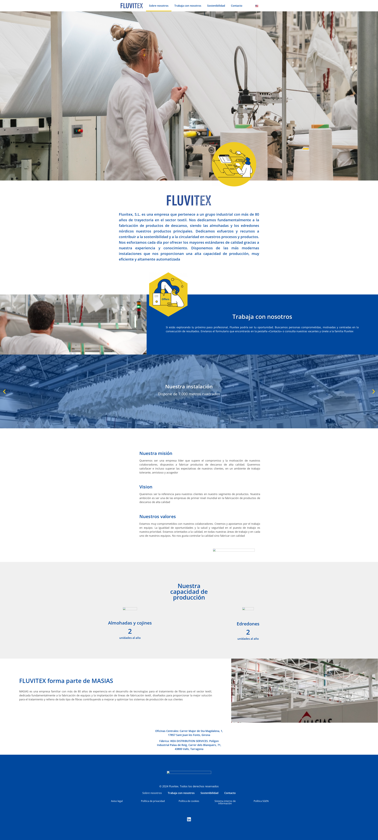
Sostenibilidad (216, 5)
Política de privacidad (153, 801)
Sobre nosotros (158, 5)
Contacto (236, 5)
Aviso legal (117, 801)
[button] (4, 391)
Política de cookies (189, 801)
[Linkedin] (189, 819)
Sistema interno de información (225, 802)
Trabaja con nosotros (187, 5)
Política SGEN (261, 801)
